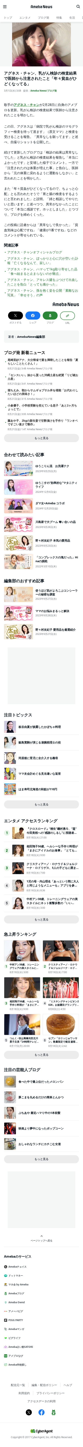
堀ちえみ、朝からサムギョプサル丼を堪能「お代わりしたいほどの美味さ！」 (43, 392)
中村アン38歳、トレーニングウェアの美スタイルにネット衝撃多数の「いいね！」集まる (52, 903)
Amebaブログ (16, 1293)
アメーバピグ (15, 1311)
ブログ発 (43, 17)
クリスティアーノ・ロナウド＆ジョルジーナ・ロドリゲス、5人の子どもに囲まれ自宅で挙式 (53, 868)
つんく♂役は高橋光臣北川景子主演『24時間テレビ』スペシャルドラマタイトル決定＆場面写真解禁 (24, 1043)
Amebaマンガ (16, 1329)
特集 (59, 17)
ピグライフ (14, 1338)
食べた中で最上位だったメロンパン (41, 1081)
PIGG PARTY (15, 1320)
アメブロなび (15, 1355)
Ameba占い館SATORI (20, 1347)
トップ (8, 17)
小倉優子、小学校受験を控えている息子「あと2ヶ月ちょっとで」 (42, 407)
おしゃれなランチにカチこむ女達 (40, 1144)
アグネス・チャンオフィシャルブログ (34, 252)
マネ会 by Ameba (18, 1284)
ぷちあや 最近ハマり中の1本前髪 (39, 1113)
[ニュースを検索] (78, 6)
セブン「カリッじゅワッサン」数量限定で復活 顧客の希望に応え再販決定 (63, 1041)
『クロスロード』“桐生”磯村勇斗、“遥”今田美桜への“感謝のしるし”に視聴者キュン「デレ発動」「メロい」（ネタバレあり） (52, 834)
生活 (72, 17)
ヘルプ (68, 1385)
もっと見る (41, 438)
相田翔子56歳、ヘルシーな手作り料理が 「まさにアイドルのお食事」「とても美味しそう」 (52, 850)
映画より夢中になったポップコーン (41, 1128)
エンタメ (25, 17)
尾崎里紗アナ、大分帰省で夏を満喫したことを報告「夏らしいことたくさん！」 (43, 361)
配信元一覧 (18, 1385)
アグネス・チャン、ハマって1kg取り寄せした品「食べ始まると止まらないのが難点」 (42, 271)
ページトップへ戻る (41, 1240)
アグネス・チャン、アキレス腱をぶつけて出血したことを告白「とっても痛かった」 (42, 281)
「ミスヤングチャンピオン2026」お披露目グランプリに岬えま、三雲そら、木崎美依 (63, 1006)
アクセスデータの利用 (41, 1401)
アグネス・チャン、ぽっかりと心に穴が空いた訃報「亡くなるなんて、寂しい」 (42, 260)
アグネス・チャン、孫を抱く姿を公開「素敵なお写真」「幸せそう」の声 (42, 292)
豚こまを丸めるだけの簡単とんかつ (41, 1097)
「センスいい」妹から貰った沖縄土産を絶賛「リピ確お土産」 (43, 377)
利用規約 (24, 1393)
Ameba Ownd (16, 1302)
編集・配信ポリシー (44, 1385)
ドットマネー (15, 1275)
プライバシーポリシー (50, 1393)
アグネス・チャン (26, 104)
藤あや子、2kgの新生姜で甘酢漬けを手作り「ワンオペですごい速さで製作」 (43, 422)
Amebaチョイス (17, 1266)
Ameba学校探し (17, 1364)
